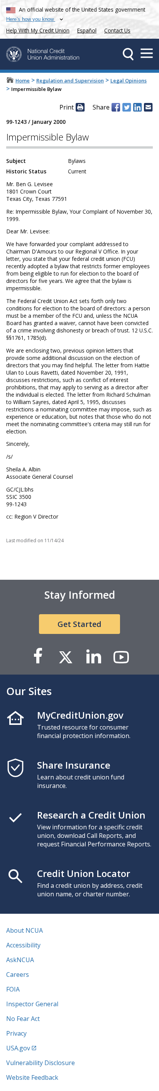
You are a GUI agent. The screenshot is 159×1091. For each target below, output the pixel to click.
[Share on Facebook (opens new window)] (115, 107)
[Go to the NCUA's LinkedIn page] (93, 656)
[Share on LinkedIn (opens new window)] (137, 107)
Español (86, 30)
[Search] (128, 54)
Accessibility (23, 945)
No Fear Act (23, 1018)
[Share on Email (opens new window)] (148, 107)
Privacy (16, 1033)
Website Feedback (32, 1077)
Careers (17, 974)
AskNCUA (20, 960)
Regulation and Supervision (70, 80)
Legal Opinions (128, 80)
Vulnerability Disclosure (40, 1062)
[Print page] (80, 107)
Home (22, 80)
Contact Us (117, 30)
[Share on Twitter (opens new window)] (126, 107)
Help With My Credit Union (36, 29)
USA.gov (18, 1048)
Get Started (79, 624)
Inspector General (32, 1004)
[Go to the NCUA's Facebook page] (38, 656)
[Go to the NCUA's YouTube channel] (121, 656)
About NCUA (24, 930)
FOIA (13, 989)
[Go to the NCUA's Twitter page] (65, 656)
